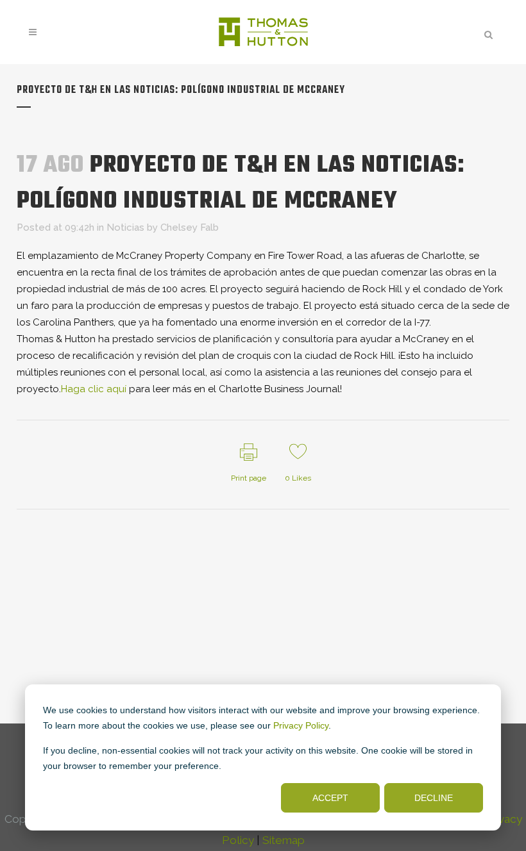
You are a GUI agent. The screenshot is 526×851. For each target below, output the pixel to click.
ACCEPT (330, 798)
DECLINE (433, 798)
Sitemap (283, 840)
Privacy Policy (300, 725)
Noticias (125, 227)
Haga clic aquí (93, 389)
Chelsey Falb (189, 227)
